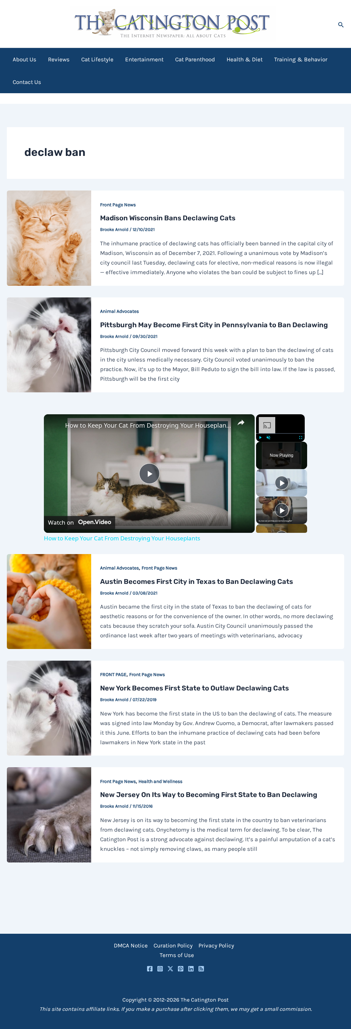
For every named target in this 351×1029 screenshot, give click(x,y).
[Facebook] (150, 969)
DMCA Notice (131, 945)
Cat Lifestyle (97, 59)
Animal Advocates (119, 311)
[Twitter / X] (170, 969)
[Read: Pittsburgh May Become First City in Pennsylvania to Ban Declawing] (49, 344)
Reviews (59, 59)
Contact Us (27, 81)
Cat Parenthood (195, 59)
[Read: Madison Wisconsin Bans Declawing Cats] (49, 237)
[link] (55, 425)
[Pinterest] (181, 969)
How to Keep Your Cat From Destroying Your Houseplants (148, 425)
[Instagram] (160, 969)
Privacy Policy (216, 945)
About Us (24, 59)
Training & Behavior (300, 59)
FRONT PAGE (113, 674)
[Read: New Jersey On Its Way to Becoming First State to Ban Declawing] (49, 814)
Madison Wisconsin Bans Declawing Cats (167, 218)
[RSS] (201, 969)
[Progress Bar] (280, 433)
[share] (241, 422)
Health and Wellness (160, 781)
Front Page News (118, 205)
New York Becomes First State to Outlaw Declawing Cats (194, 688)
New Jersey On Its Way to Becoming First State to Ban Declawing (208, 795)
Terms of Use (177, 955)
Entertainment (144, 59)
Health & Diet (245, 59)
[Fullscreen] (300, 437)
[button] (341, 24)
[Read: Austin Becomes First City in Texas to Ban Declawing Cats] (49, 600)
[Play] (260, 437)
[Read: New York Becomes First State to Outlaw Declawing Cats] (49, 707)
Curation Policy (173, 945)
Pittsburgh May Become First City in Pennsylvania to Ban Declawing (214, 325)
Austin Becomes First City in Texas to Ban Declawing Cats (196, 581)
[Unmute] (268, 437)
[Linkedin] (191, 969)
